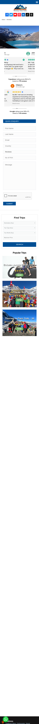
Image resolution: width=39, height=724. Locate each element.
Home (3, 19)
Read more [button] (9, 71)
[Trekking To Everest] (20, 7)
